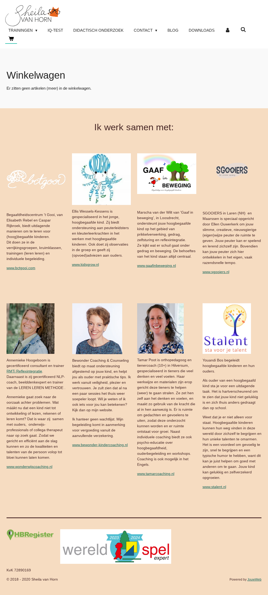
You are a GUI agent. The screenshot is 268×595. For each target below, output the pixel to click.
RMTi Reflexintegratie (24, 371)
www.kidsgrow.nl (85, 264)
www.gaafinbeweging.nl (156, 265)
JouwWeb (254, 579)
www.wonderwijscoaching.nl (29, 466)
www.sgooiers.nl (216, 272)
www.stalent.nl (214, 487)
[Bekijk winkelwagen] (11, 39)
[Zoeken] (243, 29)
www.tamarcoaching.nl (155, 474)
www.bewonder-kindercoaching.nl (100, 445)
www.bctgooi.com (21, 268)
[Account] (227, 30)
